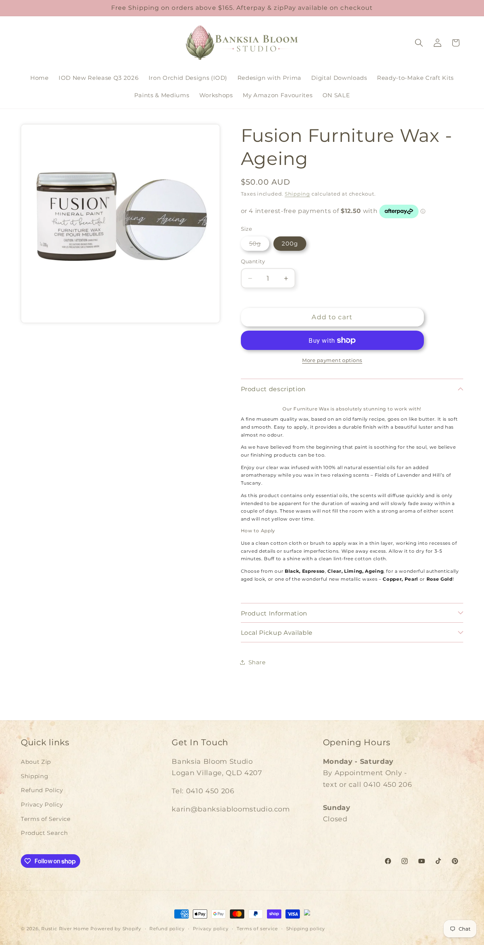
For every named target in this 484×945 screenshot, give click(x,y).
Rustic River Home (65, 928)
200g (290, 243)
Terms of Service (46, 818)
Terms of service (257, 928)
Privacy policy (211, 928)
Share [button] (257, 662)
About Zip (36, 761)
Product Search (44, 832)
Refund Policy (42, 790)
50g (259, 244)
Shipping (297, 194)
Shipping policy (306, 928)
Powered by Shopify (115, 928)
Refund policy (167, 928)
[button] (419, 43)
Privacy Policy (42, 804)
